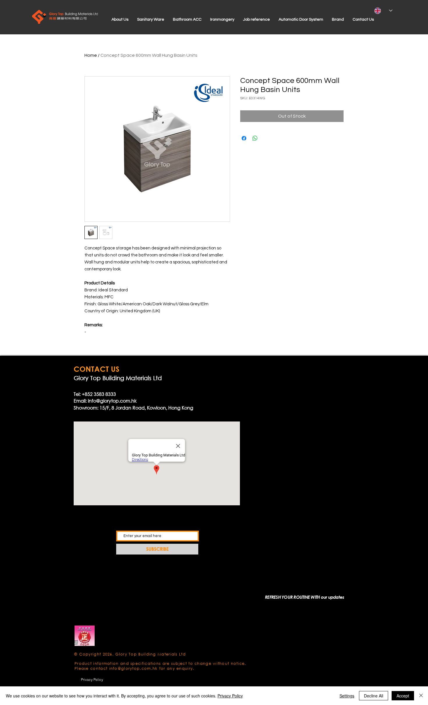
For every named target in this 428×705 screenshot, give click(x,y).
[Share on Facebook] (243, 138)
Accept (403, 696)
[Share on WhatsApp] (255, 138)
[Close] (421, 695)
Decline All (373, 696)
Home (90, 55)
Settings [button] (346, 696)
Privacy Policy (230, 696)
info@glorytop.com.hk (112, 401)
